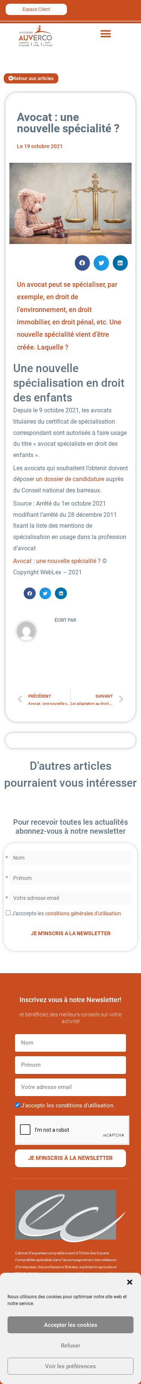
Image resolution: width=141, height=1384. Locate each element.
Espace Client (36, 9)
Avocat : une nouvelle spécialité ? (57, 561)
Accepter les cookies (70, 1325)
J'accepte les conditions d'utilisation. (68, 1105)
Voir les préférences (70, 1366)
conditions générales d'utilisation (83, 913)
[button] (129, 1282)
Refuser (70, 1345)
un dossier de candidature (70, 479)
